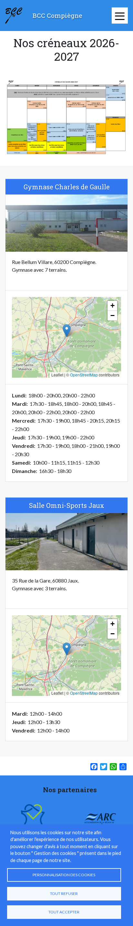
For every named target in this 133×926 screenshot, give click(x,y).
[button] (67, 330)
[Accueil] (13, 15)
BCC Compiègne (57, 15)
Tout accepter (63, 912)
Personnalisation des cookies (64, 874)
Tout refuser (64, 893)
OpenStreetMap (84, 374)
